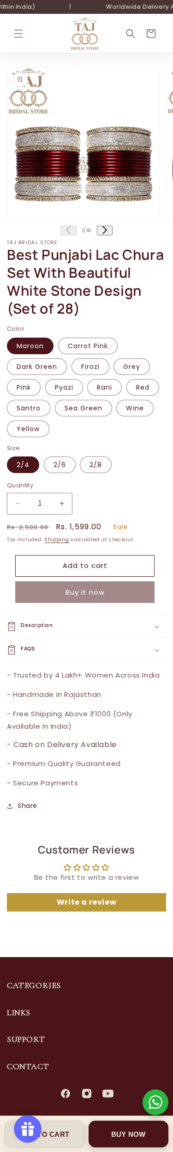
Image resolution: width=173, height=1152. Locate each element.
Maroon (30, 346)
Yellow (28, 428)
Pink (24, 387)
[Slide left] (68, 230)
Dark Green (37, 366)
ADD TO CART (44, 1134)
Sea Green (83, 408)
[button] (18, 33)
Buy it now (85, 592)
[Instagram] (86, 1093)
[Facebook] (65, 1093)
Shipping (56, 539)
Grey (131, 366)
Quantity (20, 485)
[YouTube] (107, 1093)
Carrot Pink (88, 346)
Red (142, 387)
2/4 (23, 464)
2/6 (60, 464)
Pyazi (64, 387)
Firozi (90, 366)
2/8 (95, 464)
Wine (135, 408)
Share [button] (27, 805)
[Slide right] (105, 230)
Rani (104, 387)
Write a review (86, 902)
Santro (29, 408)
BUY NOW (128, 1134)
